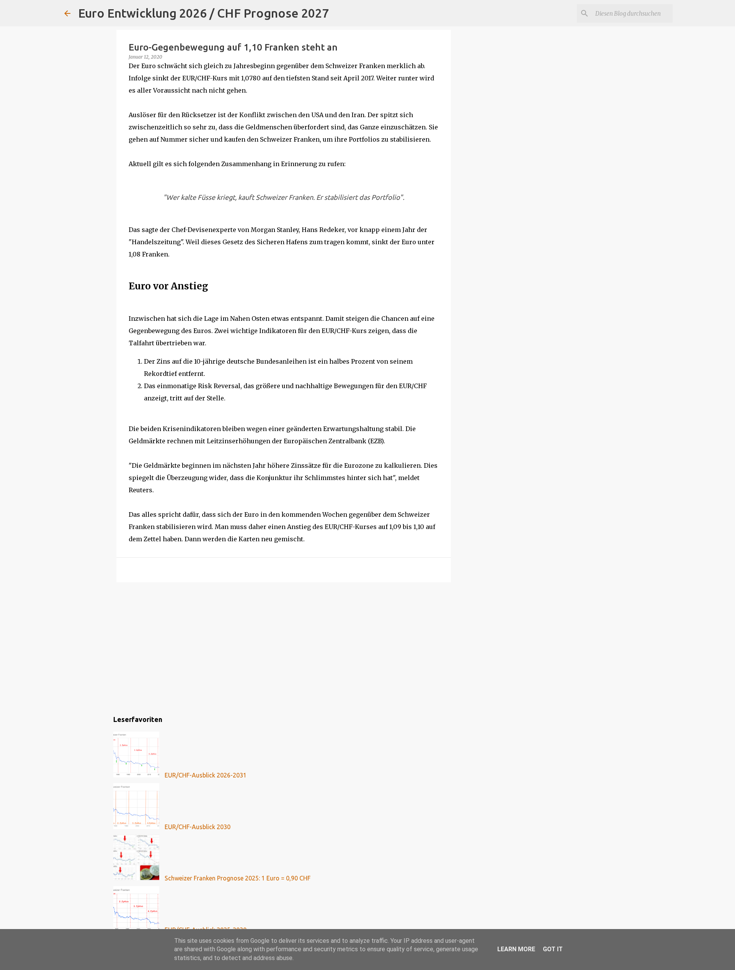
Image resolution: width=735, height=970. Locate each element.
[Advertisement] (283, 647)
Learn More (516, 949)
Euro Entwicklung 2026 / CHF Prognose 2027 (203, 13)
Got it (553, 949)
